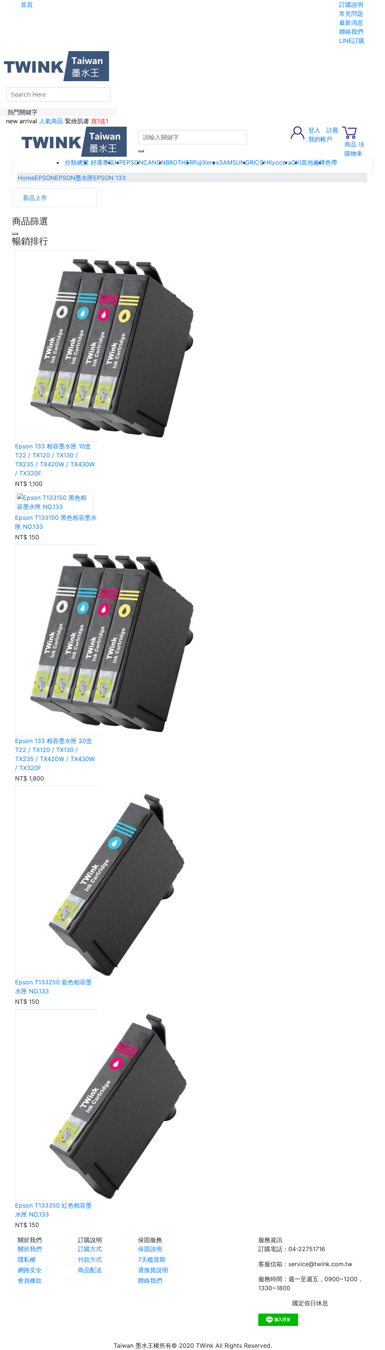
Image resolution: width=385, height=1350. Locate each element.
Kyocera (279, 162)
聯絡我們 (351, 31)
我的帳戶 (320, 139)
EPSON (133, 162)
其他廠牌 (313, 162)
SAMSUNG (234, 162)
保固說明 (150, 1249)
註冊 (332, 130)
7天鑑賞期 (151, 1259)
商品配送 (90, 1270)
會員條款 (30, 1280)
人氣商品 (51, 121)
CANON (154, 162)
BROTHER (179, 162)
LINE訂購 (351, 40)
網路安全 (30, 1270)
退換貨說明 (153, 1270)
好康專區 (103, 162)
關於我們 (30, 1249)
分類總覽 (77, 162)
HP (119, 162)
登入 (314, 130)
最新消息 (351, 22)
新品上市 (35, 197)
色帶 (331, 162)
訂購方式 (90, 1249)
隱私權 (27, 1259)
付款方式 (90, 1259)
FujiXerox (206, 162)
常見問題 (351, 13)
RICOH (259, 162)
